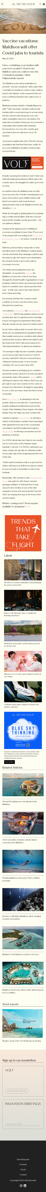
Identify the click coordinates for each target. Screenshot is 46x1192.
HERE (28, 506)
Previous (5, 1026)
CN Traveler (19, 311)
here (13, 208)
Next (41, 1026)
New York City (13, 399)
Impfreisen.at (24, 418)
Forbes (29, 273)
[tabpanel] (23, 1025)
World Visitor (8, 431)
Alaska (33, 377)
